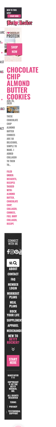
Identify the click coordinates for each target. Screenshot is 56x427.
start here (13, 361)
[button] (16, 23)
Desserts (11, 179)
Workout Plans (13, 295)
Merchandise (15, 330)
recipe (10, 224)
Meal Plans (13, 304)
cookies (11, 212)
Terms (13, 402)
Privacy (13, 406)
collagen (12, 209)
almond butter (11, 195)
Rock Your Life (13, 313)
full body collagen (12, 218)
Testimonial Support (14, 412)
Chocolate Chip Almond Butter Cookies (22, 83)
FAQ (13, 279)
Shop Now (14, 49)
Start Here (14, 16)
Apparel (13, 325)
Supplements (15, 320)
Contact (13, 274)
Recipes (11, 182)
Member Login (27, 13)
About (13, 269)
